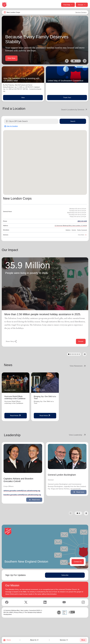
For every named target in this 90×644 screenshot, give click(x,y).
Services (64, 640)
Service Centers (80, 12)
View (23, 97)
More (83, 640)
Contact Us (78, 561)
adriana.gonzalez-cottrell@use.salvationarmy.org (22, 490)
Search (72, 121)
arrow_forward (86, 513)
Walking (68, 230)
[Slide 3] (75, 61)
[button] (77, 513)
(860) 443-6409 (82, 221)
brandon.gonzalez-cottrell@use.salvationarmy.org (22, 495)
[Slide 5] (79, 61)
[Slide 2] (74, 61)
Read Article (15, 415)
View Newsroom (78, 366)
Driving (74, 230)
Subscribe (64, 575)
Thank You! (67, 97)
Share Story (11, 341)
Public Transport (82, 230)
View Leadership (77, 435)
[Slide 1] (72, 61)
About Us (34, 640)
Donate (80, 5)
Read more (34, 499)
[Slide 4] (77, 61)
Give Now (11, 58)
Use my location (11, 126)
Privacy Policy (18, 612)
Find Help (66, 5)
